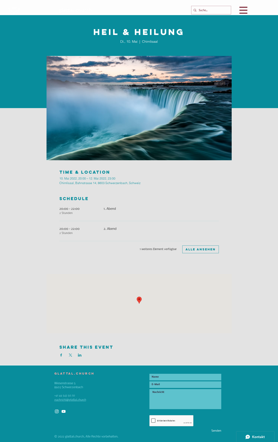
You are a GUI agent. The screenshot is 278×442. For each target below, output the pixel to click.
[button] (243, 10)
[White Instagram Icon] (56, 411)
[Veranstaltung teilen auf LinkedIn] (80, 355)
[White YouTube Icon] (63, 411)
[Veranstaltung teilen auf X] (70, 355)
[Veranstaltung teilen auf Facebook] (61, 355)
